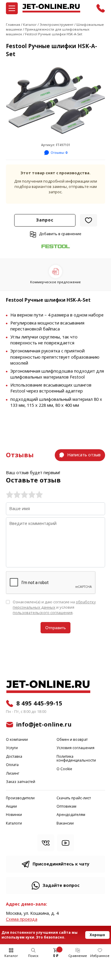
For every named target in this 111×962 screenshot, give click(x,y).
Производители (20, 798)
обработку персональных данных (54, 604)
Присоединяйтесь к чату (61, 864)
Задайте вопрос (61, 885)
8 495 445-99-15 (39, 703)
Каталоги (14, 823)
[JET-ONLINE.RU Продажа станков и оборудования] (51, 8)
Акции (11, 806)
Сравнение (77, 955)
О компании (17, 740)
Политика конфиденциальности (76, 759)
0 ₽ (55, 955)
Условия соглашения (75, 748)
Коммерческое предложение (55, 282)
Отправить (55, 627)
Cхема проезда (21, 919)
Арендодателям (71, 815)
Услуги (12, 748)
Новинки (14, 815)
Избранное (100, 955)
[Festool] (55, 246)
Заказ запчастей (20, 782)
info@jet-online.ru (44, 724)
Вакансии (65, 823)
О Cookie (64, 769)
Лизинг (12, 774)
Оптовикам (66, 806)
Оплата (12, 765)
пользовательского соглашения (43, 613)
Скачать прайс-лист (74, 798)
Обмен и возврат (72, 740)
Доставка (14, 757)
